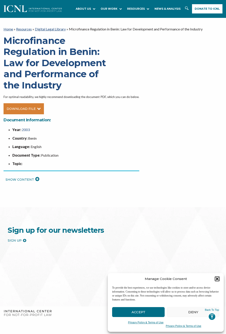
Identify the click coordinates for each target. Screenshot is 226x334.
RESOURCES (136, 8)
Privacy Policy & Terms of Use (146, 322)
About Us (83, 8)
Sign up (15, 240)
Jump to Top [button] (212, 314)
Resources (24, 29)
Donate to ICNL (207, 8)
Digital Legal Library (50, 29)
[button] (217, 279)
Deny (193, 312)
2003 (26, 130)
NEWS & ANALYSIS (167, 8)
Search (186, 8)
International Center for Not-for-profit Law (28, 313)
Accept (138, 312)
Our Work (109, 8)
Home (8, 29)
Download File (21, 109)
